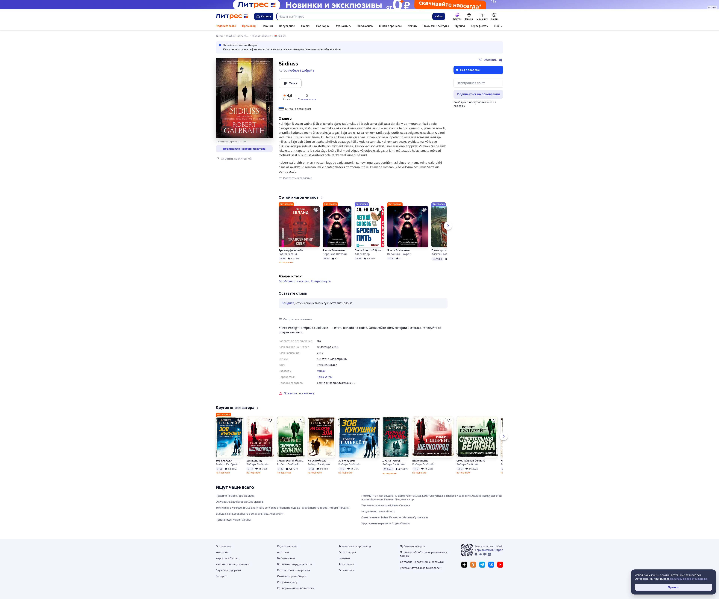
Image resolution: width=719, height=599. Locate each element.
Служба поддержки (228, 570)
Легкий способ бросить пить (369, 250)
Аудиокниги (343, 26)
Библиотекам (286, 558)
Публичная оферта (412, 546)
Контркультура (321, 281)
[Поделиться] (501, 60)
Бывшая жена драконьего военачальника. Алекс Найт (249, 513)
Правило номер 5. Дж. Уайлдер (235, 495)
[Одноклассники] (473, 565)
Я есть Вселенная (334, 250)
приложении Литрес (490, 550)
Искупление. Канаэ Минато (378, 511)
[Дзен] (464, 565)
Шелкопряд (254, 460)
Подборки (323, 26)
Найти (439, 16)
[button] (287, 97)
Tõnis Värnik (324, 377)
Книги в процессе (390, 26)
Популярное (287, 26)
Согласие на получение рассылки (422, 562)
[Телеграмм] (482, 565)
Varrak (321, 371)
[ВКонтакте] (491, 565)
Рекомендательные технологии (420, 568)
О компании (223, 546)
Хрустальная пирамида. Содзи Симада (385, 523)
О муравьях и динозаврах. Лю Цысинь (239, 501)
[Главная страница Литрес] (232, 16)
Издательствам (287, 546)
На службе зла (317, 460)
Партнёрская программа (293, 570)
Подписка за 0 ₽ (226, 26)
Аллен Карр (362, 254)
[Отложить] (315, 210)
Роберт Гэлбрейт (227, 464)
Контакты (222, 552)
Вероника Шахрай (335, 254)
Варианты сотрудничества (294, 564)
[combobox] (354, 16)
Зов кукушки (224, 460)
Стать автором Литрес (292, 576)
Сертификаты (479, 26)
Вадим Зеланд (288, 254)
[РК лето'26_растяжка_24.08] (359, 4)
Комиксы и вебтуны (436, 26)
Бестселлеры (347, 552)
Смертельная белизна (290, 460)
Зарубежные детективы (294, 281)
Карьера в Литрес (227, 558)
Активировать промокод (355, 546)
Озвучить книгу (287, 582)
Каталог (266, 16)
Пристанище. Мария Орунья (233, 519)
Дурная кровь (392, 460)
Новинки (267, 26)
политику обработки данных (688, 578)
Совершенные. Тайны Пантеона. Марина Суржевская (395, 517)
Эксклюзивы (365, 26)
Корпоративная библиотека (295, 588)
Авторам (283, 552)
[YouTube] (500, 565)
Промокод (249, 26)
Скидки (305, 26)
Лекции (413, 26)
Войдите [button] (288, 303)
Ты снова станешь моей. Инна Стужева (385, 505)
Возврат (221, 576)
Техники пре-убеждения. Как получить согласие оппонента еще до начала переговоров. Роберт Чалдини (282, 507)
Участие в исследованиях (232, 564)
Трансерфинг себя (291, 250)
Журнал (460, 26)
